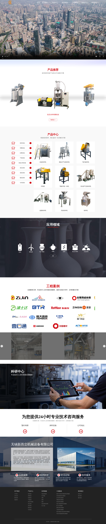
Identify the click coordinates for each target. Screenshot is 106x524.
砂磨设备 (29, 497)
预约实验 (80, 497)
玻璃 (42, 499)
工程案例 (76, 2)
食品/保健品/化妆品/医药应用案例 (63, 511)
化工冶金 (43, 505)
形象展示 (16, 499)
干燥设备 (29, 499)
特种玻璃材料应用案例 (60, 495)
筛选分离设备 (30, 501)
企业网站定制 (52, 521)
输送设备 (29, 507)
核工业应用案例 (59, 505)
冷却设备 (29, 509)
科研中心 (85, 2)
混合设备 (29, 503)
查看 (53, 255)
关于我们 (46, 2)
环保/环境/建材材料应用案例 (62, 513)
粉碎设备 (29, 493)
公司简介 (16, 493)
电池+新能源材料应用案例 (61, 503)
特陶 (42, 497)
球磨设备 (29, 495)
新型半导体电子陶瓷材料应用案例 (63, 493)
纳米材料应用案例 (60, 501)
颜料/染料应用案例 (60, 507)
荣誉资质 (16, 497)
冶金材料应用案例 (60, 509)
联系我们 (95, 2)
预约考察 (80, 495)
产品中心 (56, 2)
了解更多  (53, 119)
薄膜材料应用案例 (60, 499)
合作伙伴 (16, 495)
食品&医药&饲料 (45, 503)
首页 (38, 2)
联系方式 (80, 493)
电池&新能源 (44, 493)
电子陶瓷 (43, 495)
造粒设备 (29, 505)
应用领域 (66, 2)
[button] (2, 346)
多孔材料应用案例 (60, 497)
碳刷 (42, 501)
